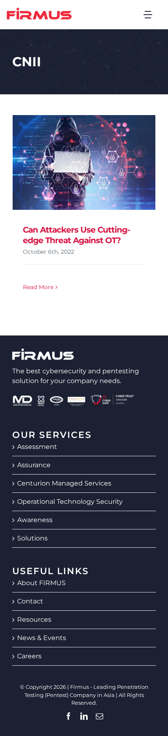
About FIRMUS (41, 583)
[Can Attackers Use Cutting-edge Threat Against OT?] (84, 162)
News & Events (41, 638)
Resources (34, 619)
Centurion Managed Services (64, 483)
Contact (30, 601)
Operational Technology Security (70, 501)
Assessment (37, 447)
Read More (38, 287)
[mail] (99, 716)
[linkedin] (84, 716)
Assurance (34, 465)
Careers (29, 656)
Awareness (35, 520)
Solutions (32, 538)
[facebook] (68, 716)
